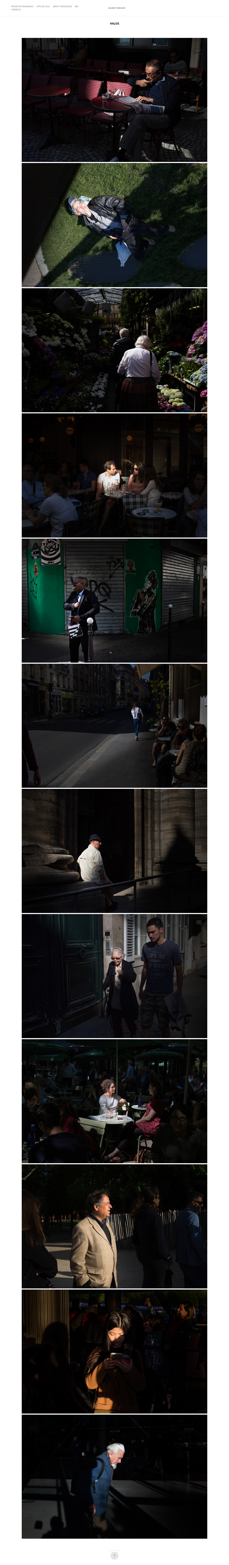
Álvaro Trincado (116, 8)
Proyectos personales (22, 6)
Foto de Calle (43, 6)
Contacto (16, 9)
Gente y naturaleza (62, 6)
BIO (76, 6)
